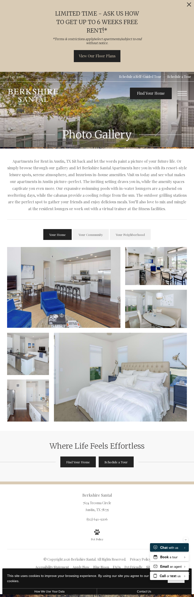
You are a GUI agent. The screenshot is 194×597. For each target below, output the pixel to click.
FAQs (117, 567)
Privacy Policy (140, 559)
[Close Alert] (189, 6)
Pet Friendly (133, 567)
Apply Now (81, 567)
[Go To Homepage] (33, 95)
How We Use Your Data (49, 591)
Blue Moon (101, 567)
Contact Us (144, 591)
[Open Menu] (182, 93)
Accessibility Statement (52, 567)
